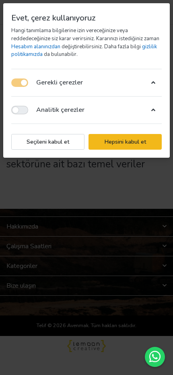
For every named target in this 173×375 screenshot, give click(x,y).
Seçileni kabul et (48, 142)
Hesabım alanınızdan (36, 46)
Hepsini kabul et (125, 142)
